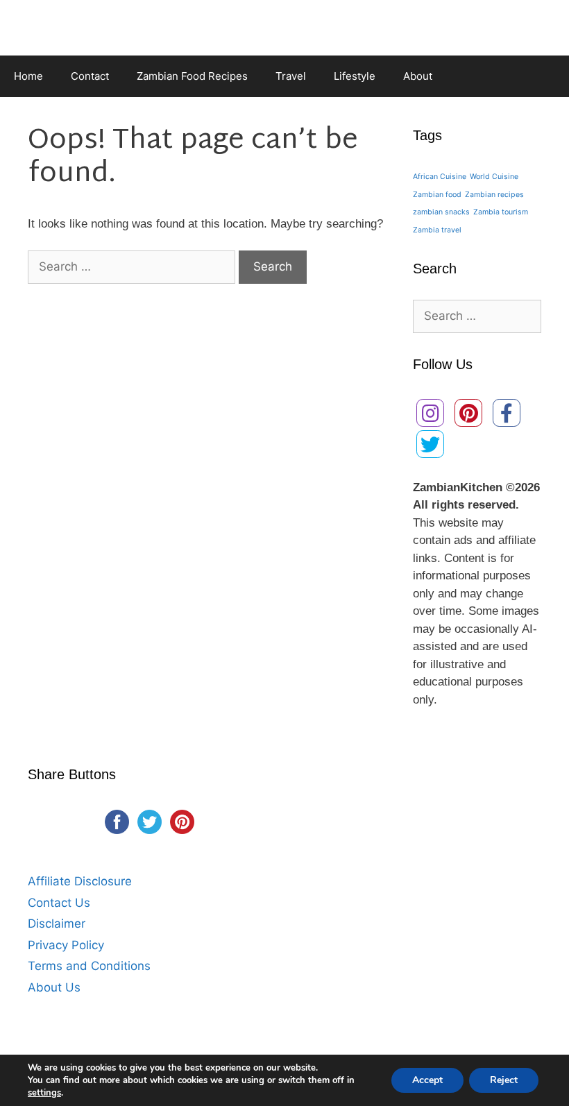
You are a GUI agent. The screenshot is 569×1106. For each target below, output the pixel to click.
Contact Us (59, 903)
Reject (504, 1080)
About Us (54, 987)
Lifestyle (354, 76)
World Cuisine (494, 176)
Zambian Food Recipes (192, 76)
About (417, 76)
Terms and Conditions (89, 966)
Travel (290, 76)
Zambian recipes (494, 194)
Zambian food (437, 194)
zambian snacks (441, 211)
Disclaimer (56, 923)
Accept (427, 1080)
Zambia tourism (500, 211)
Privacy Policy (66, 945)
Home (28, 76)
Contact (90, 76)
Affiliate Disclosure (80, 881)
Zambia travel (437, 230)
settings (44, 1093)
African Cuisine (439, 176)
